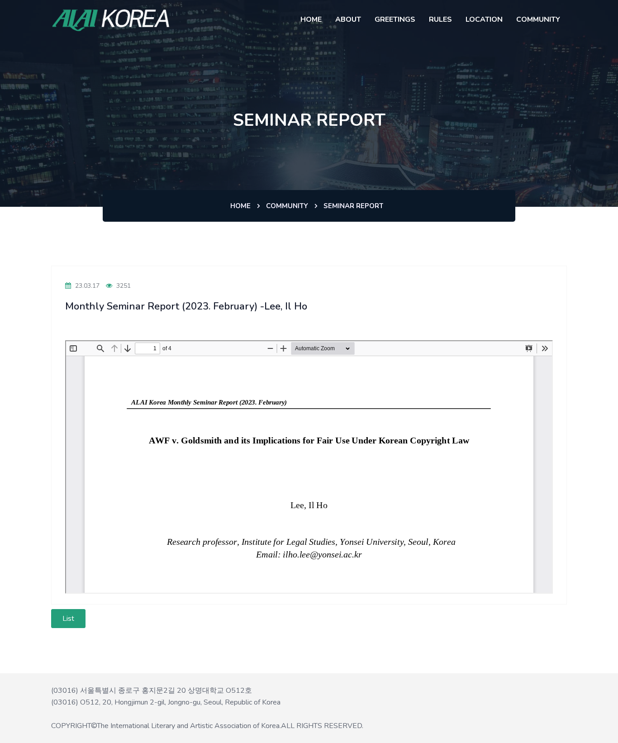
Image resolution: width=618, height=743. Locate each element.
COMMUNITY (538, 19)
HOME (311, 19)
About (348, 19)
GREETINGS (395, 19)
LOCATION (484, 19)
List (68, 619)
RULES (440, 19)
